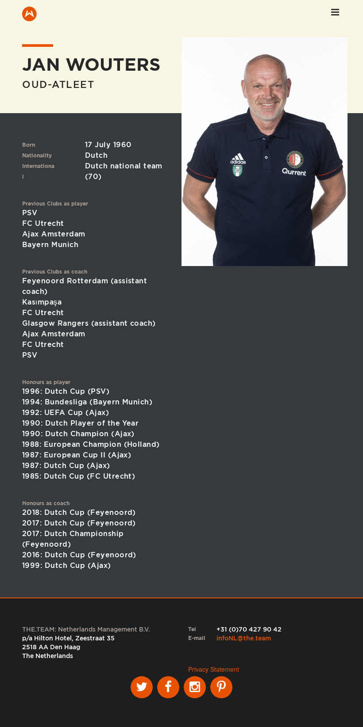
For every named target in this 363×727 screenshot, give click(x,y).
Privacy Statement (213, 669)
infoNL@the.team (243, 638)
